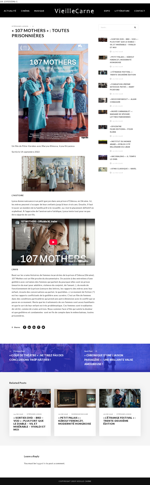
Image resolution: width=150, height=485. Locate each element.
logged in (41, 463)
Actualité (10, 11)
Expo (107, 11)
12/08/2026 (117, 151)
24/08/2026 (117, 52)
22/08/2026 (117, 67)
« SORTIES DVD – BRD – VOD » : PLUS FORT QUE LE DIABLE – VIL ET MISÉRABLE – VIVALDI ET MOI (29, 423)
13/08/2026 (117, 136)
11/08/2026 (117, 163)
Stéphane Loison (20, 26)
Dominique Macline (79, 414)
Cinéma (25, 11)
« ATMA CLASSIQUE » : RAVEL (123, 169)
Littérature (122, 11)
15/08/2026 (117, 121)
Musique (39, 11)
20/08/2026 (117, 79)
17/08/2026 (117, 106)
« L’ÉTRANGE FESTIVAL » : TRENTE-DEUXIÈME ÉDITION (119, 420)
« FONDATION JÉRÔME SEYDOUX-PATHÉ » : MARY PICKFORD (122, 87)
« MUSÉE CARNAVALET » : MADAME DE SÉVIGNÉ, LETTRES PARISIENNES (121, 114)
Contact (139, 11)
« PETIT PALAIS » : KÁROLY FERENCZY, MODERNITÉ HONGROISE (122, 60)
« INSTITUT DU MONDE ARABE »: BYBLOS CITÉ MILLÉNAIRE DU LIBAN (120, 144)
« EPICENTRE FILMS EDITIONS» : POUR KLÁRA (121, 129)
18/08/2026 (117, 94)
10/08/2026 (117, 173)
